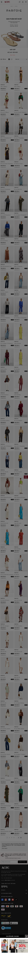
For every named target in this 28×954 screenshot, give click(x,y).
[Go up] (26, 936)
